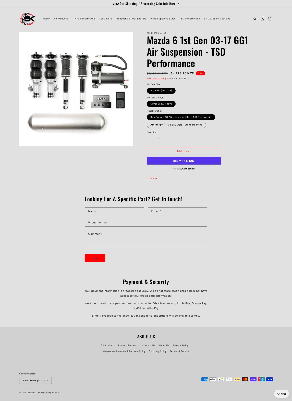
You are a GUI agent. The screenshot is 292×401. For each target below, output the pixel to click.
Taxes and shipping (157, 78)
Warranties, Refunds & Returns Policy (124, 351)
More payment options (184, 169)
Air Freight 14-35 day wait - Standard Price (176, 124)
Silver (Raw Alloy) (161, 103)
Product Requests (128, 345)
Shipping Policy (158, 351)
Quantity (151, 132)
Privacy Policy (181, 345)
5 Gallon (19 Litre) (161, 90)
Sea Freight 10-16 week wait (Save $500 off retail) (181, 117)
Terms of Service (180, 351)
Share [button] (153, 178)
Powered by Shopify (50, 393)
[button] (62, 18)
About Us (164, 345)
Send (95, 258)
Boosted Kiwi (34, 393)
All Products (108, 345)
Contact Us (148, 345)
